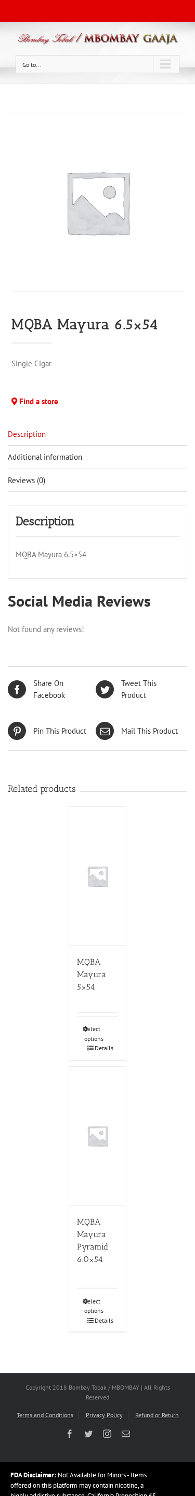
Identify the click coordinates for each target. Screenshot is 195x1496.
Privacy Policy (104, 1415)
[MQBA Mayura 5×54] (97, 876)
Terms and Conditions (45, 1415)
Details (101, 1048)
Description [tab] (27, 434)
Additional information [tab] (45, 457)
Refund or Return (157, 1415)
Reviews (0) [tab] (26, 480)
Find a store (37, 401)
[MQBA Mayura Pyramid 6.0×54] (97, 1136)
